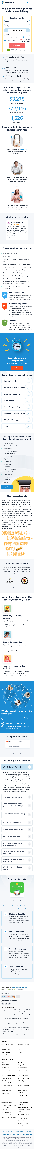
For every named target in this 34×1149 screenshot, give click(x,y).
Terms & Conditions (8, 1131)
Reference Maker (22, 1095)
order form (23, 149)
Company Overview (7, 1044)
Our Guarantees (27, 1134)
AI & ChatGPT (5, 1065)
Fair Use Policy (5, 1054)
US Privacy (29, 1131)
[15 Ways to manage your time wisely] (17, 889)
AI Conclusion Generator (24, 1088)
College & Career (22, 1067)
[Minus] (6, 30)
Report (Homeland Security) (17, 741)
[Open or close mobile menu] (31, 2)
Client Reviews (5, 1052)
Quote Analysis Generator (8, 1105)
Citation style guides (17, 914)
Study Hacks (21, 1065)
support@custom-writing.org (20, 987)
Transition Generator (24, 1085)
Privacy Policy (20, 1131)
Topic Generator (6, 1093)
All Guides (4, 1062)
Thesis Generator (6, 1088)
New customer (11, 40)
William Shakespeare (17, 949)
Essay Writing (5, 1067)
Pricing (3, 1047)
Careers (20, 1052)
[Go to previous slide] (3, 230)
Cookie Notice (17, 1134)
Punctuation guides (17, 931)
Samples (20, 1049)
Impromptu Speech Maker (25, 1107)
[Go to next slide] (31, 230)
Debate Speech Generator (8, 1115)
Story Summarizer (6, 1112)
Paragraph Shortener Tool (8, 1082)
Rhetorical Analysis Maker (8, 1117)
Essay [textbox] (7, 21)
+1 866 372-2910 (6, 987)
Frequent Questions (23, 1044)
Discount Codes (5, 1049)
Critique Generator (6, 1102)
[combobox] (17, 21)
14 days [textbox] (7, 34)
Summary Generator (23, 1078)
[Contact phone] (23, 2)
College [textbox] (7, 26)
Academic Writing (6, 1070)
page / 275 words (17, 30)
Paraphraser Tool (6, 1090)
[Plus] (28, 30)
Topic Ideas (21, 1062)
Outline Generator (6, 1085)
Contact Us (21, 1047)
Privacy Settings (6, 1134)
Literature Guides (22, 1070)
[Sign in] (27, 2)
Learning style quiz (16, 966)
